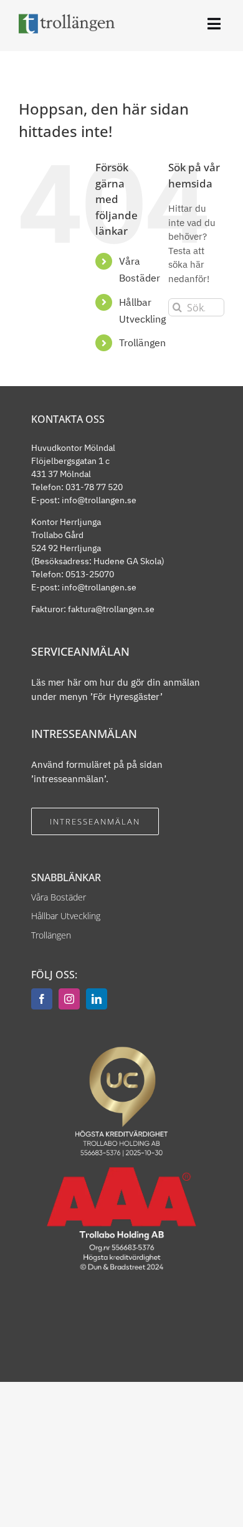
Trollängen (142, 342)
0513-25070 (89, 574)
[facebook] (41, 998)
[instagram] (69, 998)
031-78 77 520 (94, 487)
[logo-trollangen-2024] (67, 18)
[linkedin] (96, 998)
